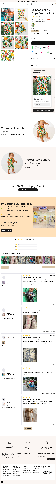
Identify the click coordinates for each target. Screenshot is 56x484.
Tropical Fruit (42, 25)
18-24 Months (45, 36)
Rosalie (15, 473)
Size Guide (34, 38)
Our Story (6, 471)
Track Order (6, 475)
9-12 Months (44, 33)
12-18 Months (36, 36)
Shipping (33, 21)
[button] (37, 17)
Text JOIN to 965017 (22, 459)
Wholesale (36, 472)
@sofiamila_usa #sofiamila (28, 190)
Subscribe (50, 459)
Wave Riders (17, 475)
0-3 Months (35, 30)
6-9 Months (35, 33)
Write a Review (50, 267)
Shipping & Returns (8, 473)
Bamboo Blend (27, 470)
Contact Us (6, 469)
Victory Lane (17, 471)
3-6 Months (44, 30)
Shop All (26, 468)
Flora (15, 469)
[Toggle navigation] (1, 4)
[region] (28, 260)
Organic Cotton (27, 472)
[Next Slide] (54, 260)
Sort (43, 272)
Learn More (5, 230)
